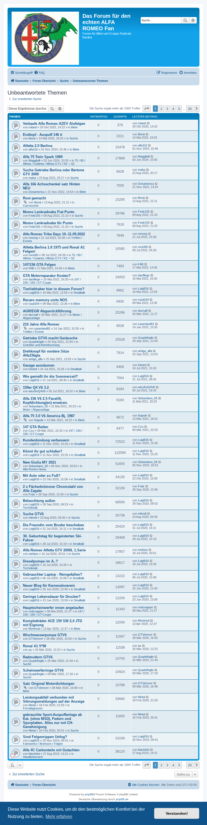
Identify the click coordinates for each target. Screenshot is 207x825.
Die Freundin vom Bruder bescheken (53, 525)
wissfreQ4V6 (37, 391)
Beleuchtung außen (39, 501)
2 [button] (161, 108)
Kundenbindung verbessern (46, 440)
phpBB (89, 794)
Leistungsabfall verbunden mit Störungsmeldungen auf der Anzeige (53, 699)
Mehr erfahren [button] (59, 816)
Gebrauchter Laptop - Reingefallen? (52, 574)
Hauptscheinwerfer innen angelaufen (53, 608)
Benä (32, 138)
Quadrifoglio (36, 341)
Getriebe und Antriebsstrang (41, 345)
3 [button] (167, 108)
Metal (32, 705)
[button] (147, 108)
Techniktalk (30, 507)
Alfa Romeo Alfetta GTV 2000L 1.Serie (54, 550)
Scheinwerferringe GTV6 (43, 670)
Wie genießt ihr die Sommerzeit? (50, 376)
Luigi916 (34, 292)
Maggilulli (34, 160)
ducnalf (33, 314)
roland (33, 127)
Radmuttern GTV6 (38, 657)
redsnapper (36, 611)
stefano (33, 553)
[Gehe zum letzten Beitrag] (148, 123)
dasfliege (34, 279)
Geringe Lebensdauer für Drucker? (52, 597)
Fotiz (32, 494)
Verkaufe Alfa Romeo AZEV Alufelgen (54, 124)
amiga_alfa (36, 359)
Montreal (34, 628)
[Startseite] (45, 37)
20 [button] (190, 108)
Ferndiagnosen (33, 708)
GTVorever (36, 638)
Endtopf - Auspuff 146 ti (42, 135)
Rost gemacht (34, 198)
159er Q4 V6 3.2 (36, 387)
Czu (31, 430)
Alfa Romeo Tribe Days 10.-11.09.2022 (54, 234)
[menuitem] (39, 72)
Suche (74, 138)
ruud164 (34, 303)
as (30, 649)
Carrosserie (31, 205)
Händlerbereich (33, 757)
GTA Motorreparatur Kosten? (47, 276)
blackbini (34, 753)
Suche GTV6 (33, 514)
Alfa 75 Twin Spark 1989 (43, 157)
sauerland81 (42, 328)
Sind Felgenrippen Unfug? (45, 737)
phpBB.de (122, 799)
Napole (38, 420)
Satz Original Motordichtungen (48, 684)
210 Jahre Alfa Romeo (41, 324)
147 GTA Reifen (35, 427)
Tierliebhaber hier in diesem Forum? (53, 289)
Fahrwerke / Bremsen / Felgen (43, 743)
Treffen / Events (33, 331)
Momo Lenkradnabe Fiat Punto (48, 212)
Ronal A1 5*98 (34, 646)
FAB (31, 268)
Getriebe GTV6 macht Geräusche (50, 338)
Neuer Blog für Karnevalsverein (49, 585)
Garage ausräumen (38, 365)
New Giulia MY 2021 (39, 462)
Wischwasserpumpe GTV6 (45, 635)
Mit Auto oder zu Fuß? (41, 476)
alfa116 (33, 149)
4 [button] (173, 108)
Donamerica (36, 191)
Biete (74, 127)
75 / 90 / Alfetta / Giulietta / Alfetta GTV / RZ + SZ (54, 162)
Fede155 (34, 215)
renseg (33, 237)
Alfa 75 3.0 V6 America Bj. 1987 (49, 416)
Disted (33, 369)
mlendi (33, 517)
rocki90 (33, 255)
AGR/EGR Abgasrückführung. (47, 311)
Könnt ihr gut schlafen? (42, 451)
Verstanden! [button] (177, 813)
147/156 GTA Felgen (39, 265)
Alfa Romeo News (34, 469)
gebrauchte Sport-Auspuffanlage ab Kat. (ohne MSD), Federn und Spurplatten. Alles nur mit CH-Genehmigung (52, 721)
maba (32, 177)
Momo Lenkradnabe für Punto (48, 223)
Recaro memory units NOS (45, 300)
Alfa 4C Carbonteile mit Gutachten (51, 750)
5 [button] (179, 108)
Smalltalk (79, 292)
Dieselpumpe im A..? (40, 561)
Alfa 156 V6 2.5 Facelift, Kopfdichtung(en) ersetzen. (45, 401)
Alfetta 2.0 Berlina (37, 146)
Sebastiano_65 (38, 406)
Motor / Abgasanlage (36, 409)
